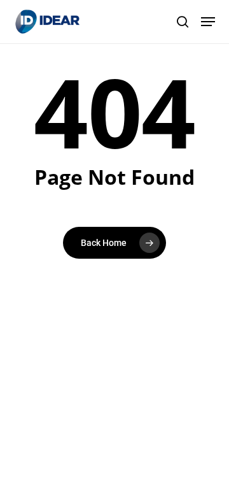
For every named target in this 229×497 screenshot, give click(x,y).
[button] (208, 21)
